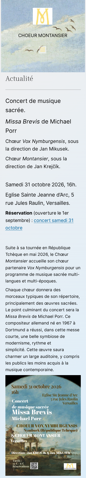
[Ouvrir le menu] (42, 49)
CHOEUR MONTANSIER (42, 35)
